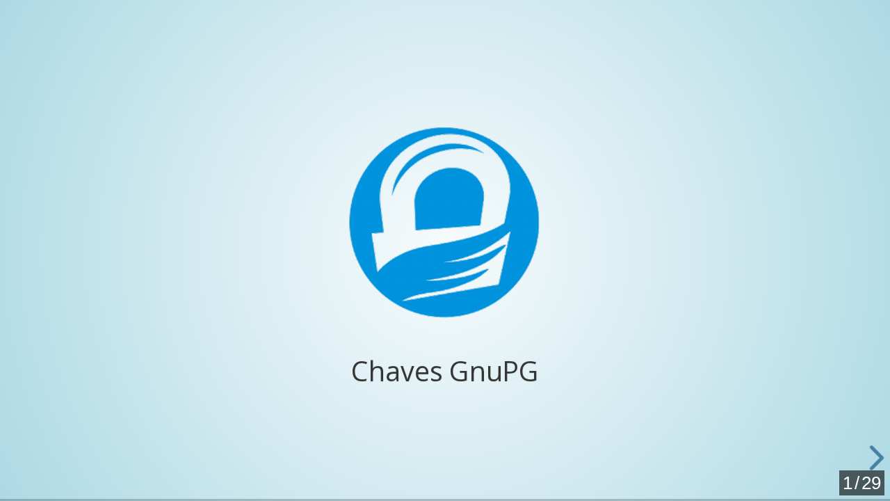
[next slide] (869, 457)
